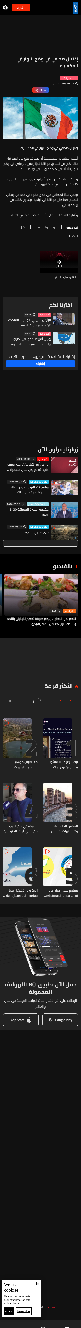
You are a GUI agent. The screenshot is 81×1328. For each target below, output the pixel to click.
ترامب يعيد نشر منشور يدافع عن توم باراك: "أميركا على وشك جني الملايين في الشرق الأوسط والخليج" (63, 764)
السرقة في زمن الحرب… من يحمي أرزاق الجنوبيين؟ (21, 829)
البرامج (20, 1324)
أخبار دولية (45, 314)
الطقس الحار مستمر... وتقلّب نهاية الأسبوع (63, 829)
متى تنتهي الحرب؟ (37, 532)
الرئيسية (72, 1324)
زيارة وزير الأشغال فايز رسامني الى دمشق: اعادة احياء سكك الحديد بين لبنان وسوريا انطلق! (21, 893)
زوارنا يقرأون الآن (58, 449)
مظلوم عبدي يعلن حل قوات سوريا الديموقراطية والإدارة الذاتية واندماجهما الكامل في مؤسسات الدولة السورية (61, 893)
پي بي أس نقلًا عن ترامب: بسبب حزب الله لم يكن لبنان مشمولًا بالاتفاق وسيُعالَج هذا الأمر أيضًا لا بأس (26, 467)
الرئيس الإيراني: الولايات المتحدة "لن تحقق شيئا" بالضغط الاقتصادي (29, 322)
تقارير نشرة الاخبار (38, 482)
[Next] (5, 600)
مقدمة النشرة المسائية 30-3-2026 (29, 512)
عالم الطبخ (69, 611)
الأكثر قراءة (58, 685)
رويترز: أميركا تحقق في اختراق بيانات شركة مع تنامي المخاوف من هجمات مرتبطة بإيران (30, 341)
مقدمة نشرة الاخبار (37, 504)
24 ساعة (66, 700)
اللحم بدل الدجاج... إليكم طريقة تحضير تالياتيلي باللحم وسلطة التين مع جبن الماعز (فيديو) (41, 621)
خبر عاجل (42, 459)
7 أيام (37, 700)
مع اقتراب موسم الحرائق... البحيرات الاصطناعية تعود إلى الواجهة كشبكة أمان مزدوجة (24, 764)
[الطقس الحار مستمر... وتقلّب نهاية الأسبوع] (60, 808)
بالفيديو (63, 566)
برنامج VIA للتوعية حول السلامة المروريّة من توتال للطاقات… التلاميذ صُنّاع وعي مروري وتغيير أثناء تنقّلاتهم (28, 489)
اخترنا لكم (60, 305)
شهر (11, 700)
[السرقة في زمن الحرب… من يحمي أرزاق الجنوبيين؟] (20, 808)
